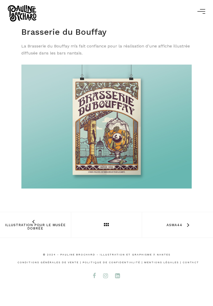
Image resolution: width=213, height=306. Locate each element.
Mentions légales (161, 262)
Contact (191, 262)
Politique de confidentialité (111, 262)
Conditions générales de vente (48, 262)
